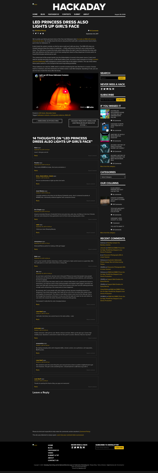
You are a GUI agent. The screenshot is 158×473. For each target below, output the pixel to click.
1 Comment (115, 223)
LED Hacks (42, 113)
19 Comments (116, 120)
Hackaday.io (53, 14)
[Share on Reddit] (40, 33)
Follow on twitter (104, 89)
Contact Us (53, 460)
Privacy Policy (93, 465)
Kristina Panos (40, 31)
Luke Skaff (39, 311)
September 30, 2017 (92, 34)
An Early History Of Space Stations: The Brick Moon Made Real (118, 158)
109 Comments (117, 204)
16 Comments (116, 141)
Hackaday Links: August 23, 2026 (116, 219)
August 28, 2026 (120, 14)
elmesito (103, 248)
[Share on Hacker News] (38, 33)
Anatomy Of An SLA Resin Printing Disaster (118, 136)
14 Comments (94, 31)
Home (35, 14)
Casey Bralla (104, 289)
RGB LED (68, 115)
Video (50, 453)
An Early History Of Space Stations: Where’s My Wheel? (118, 146)
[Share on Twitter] (36, 33)
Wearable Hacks (51, 113)
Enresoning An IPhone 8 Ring (47, 121)
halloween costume (44, 115)
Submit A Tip (53, 455)
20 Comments (116, 163)
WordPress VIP (82, 468)
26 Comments (116, 151)
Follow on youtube (107, 89)
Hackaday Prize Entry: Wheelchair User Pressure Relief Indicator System (83, 123)
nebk (37, 225)
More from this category (107, 166)
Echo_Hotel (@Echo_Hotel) (44, 176)
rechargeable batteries (57, 115)
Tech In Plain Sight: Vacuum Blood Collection (118, 210)
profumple (37, 328)
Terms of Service (102, 465)
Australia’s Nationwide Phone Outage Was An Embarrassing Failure (117, 114)
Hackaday (79, 7)
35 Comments (116, 215)
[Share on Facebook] (33, 33)
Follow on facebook (101, 89)
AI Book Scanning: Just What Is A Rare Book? (118, 199)
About (86, 14)
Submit (77, 14)
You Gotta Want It (117, 226)
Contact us (113, 89)
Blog (43, 14)
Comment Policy (85, 431)
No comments (116, 130)
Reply (36, 155)
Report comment (92, 155)
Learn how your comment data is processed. (70, 435)
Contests (66, 14)
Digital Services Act (111, 465)
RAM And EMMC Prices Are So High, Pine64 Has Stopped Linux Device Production (112, 250)
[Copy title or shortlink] (43, 33)
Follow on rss (110, 89)
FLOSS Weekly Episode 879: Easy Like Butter (117, 189)
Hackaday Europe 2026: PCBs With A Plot (117, 125)
